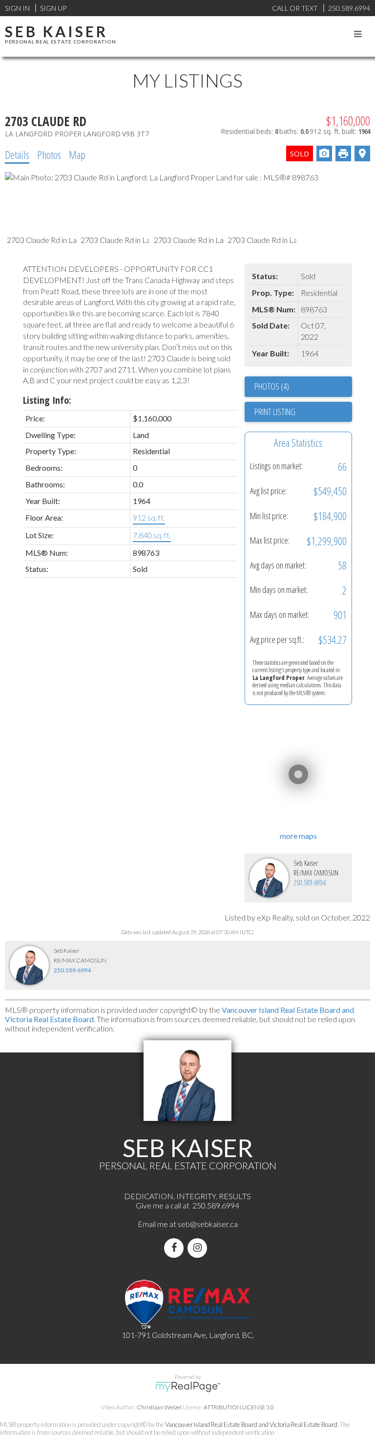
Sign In (17, 8)
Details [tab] (17, 154)
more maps (298, 835)
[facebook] (176, 1247)
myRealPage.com (188, 1387)
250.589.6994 (309, 882)
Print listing (274, 411)
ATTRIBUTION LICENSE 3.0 (239, 1407)
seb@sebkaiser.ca (208, 1223)
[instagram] (199, 1247)
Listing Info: (47, 400)
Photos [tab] (49, 154)
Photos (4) (271, 386)
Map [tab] (77, 154)
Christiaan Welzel (159, 1407)
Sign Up (53, 8)
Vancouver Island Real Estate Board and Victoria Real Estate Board (251, 1424)
